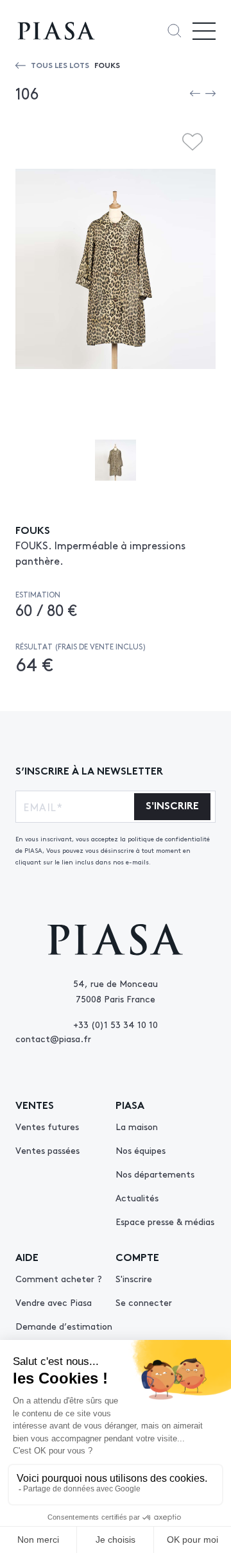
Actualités (137, 1197)
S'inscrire (134, 1278)
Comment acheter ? (58, 1278)
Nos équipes (141, 1150)
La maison (137, 1126)
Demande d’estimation (63, 1325)
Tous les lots (60, 64)
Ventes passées (47, 1150)
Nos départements (155, 1173)
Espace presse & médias (165, 1221)
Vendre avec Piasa (53, 1302)
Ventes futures (47, 1126)
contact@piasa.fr (53, 1038)
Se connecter (144, 1302)
